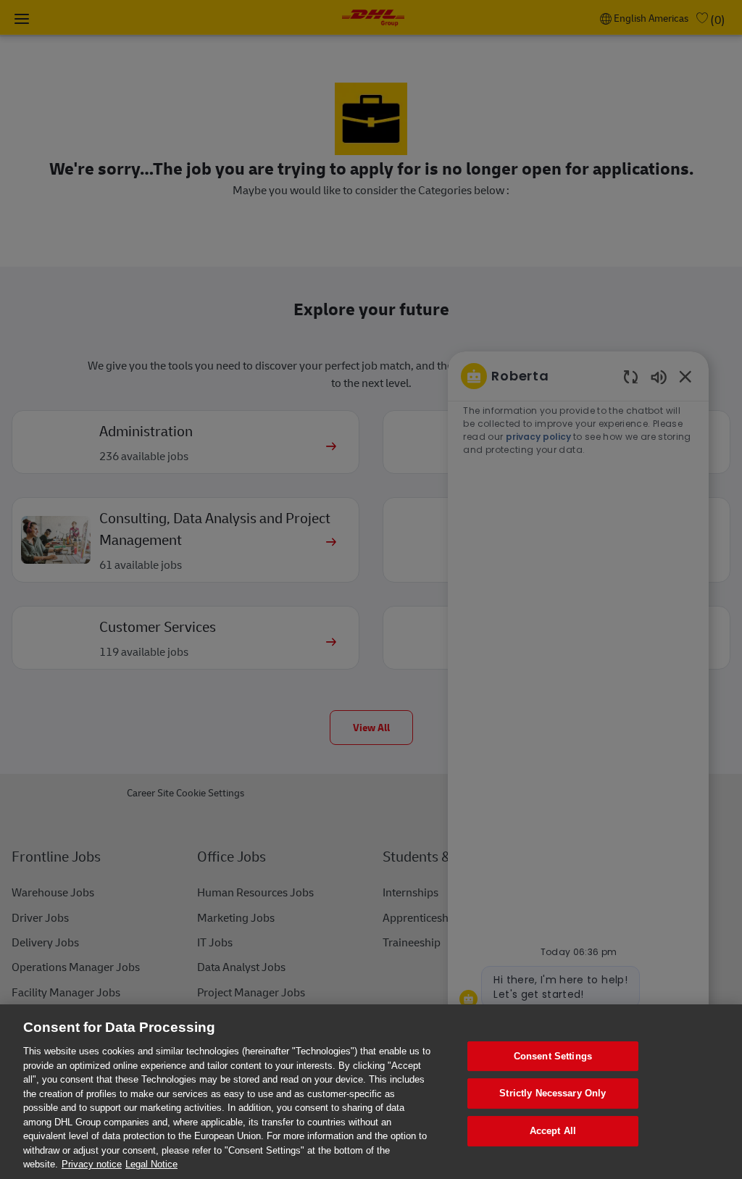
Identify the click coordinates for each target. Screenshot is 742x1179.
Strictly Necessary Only (552, 1093)
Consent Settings (553, 1056)
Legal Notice (151, 1164)
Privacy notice (92, 1164)
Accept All (553, 1130)
